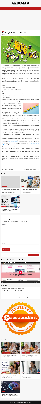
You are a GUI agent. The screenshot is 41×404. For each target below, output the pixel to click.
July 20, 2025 (29, 192)
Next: (31, 168)
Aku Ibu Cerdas (20, 3)
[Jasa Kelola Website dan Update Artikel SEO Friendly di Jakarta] (10, 201)
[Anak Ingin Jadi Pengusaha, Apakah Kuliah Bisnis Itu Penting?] (10, 348)
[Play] (2, 282)
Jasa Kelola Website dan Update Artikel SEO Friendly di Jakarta (10, 210)
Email (22, 238)
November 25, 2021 (11, 34)
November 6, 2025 (10, 192)
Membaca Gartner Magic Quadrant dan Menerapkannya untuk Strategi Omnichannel (17, 297)
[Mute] (36, 282)
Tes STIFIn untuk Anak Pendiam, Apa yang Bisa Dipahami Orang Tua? (14, 292)
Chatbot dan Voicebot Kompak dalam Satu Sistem (11, 294)
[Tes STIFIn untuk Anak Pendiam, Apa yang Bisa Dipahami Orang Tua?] (10, 367)
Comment (4, 224)
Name (3, 238)
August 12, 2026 (30, 358)
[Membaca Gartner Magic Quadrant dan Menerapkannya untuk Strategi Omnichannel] (10, 387)
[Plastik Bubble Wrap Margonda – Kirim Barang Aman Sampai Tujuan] (30, 182)
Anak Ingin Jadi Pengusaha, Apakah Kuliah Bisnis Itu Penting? (13, 288)
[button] (2, 8)
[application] (20, 272)
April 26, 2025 (10, 212)
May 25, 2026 (10, 397)
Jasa (3, 31)
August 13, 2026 (10, 358)
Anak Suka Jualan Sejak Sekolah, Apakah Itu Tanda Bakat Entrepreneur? (15, 290)
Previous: (8, 168)
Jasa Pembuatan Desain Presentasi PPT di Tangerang (10, 190)
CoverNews (24, 402)
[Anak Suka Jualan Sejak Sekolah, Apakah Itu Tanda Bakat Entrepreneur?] (30, 348)
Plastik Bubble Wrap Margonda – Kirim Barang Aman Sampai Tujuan (29, 190)
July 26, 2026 (29, 377)
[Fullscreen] (38, 282)
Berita (3, 186)
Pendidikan (8, 352)
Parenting (4, 352)
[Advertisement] (20, 21)
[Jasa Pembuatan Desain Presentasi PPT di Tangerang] (10, 182)
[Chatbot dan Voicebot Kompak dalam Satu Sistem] (30, 367)
